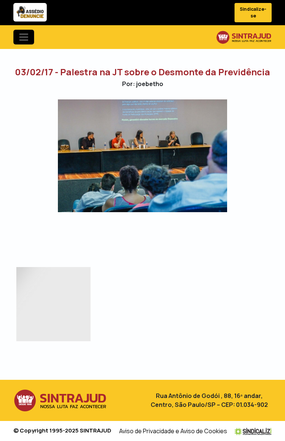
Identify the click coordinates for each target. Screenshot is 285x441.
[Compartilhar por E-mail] (149, 233)
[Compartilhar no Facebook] (123, 233)
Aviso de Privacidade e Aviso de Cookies (173, 431)
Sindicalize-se (253, 12)
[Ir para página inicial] (244, 37)
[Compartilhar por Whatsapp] (162, 233)
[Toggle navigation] (23, 37)
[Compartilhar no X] (136, 233)
